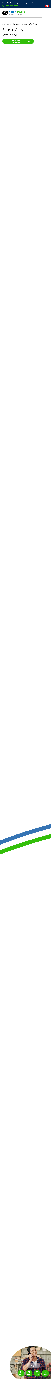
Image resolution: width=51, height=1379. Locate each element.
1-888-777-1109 (11, 6)
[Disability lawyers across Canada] (47, 6)
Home (8, 24)
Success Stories (20, 24)
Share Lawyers (8, 16)
